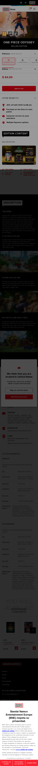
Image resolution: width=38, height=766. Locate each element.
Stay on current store (19, 390)
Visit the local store (19, 397)
